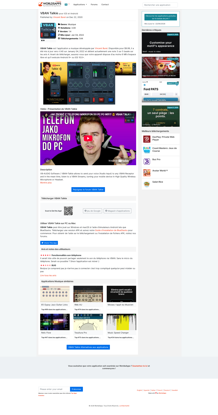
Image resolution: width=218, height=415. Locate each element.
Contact (105, 4)
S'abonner (76, 389)
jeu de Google (93, 211)
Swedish (175, 390)
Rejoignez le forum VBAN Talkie (88, 189)
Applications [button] (79, 4)
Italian (153, 390)
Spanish (146, 390)
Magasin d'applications (118, 211)
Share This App (50, 243)
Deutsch (167, 390)
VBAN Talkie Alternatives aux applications (88, 347)
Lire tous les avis (48, 275)
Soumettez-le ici (139, 366)
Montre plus (46, 182)
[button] (67, 4)
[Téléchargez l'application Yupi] (161, 67)
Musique (69, 309)
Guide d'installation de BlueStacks (111, 230)
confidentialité (124, 406)
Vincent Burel (59, 17)
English (139, 390)
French (159, 390)
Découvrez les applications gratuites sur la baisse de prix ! (161, 17)
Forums (94, 4)
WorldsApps (162, 393)
